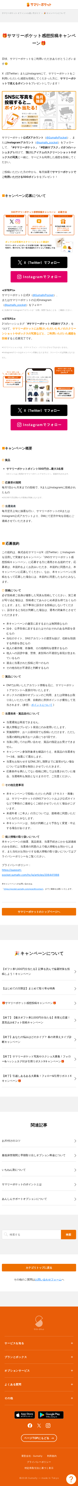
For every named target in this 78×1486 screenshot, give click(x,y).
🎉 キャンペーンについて (55, 13)
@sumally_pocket (47, 142)
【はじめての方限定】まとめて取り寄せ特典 (28, 988)
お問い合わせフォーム (48, 1279)
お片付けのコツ (11, 1140)
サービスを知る (14, 1343)
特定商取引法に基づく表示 (39, 1468)
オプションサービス (17, 1370)
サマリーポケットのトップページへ (39, 911)
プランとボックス (16, 1356)
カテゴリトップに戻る (39, 1267)
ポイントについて (41, 704)
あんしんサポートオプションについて (24, 1198)
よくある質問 (13, 1384)
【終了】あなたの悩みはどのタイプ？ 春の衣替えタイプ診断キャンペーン (37, 1039)
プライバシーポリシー (39, 1461)
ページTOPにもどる (36, 1438)
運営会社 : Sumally (32, 1455)
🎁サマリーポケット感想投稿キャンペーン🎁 (29, 1002)
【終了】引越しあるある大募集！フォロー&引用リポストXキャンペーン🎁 (37, 1078)
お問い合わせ (71, 1479)
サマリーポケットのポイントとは (22, 1184)
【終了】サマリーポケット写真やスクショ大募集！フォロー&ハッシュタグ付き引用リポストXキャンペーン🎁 (36, 1059)
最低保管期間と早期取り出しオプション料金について (34, 1155)
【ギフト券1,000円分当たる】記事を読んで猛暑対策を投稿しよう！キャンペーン (36, 971)
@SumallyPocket (56, 137)
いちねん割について (14, 1169)
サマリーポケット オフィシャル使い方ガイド (21, 13)
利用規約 (52, 1455)
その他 (9, 1398)
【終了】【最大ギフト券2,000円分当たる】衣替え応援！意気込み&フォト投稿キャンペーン (36, 1020)
